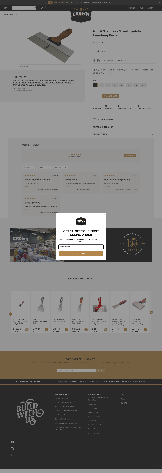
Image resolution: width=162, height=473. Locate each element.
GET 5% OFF (81, 253)
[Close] (104, 215)
